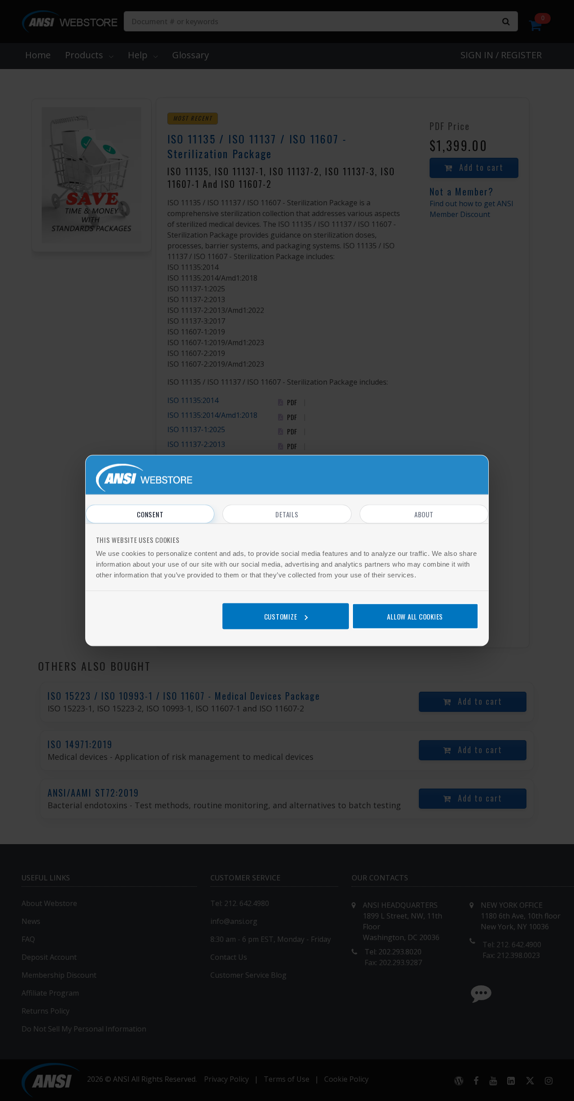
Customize (280, 616)
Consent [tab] (150, 514)
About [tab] (424, 514)
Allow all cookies (415, 616)
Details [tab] (286, 514)
